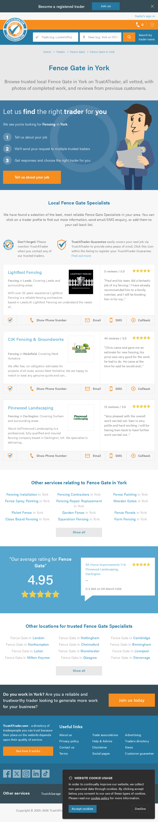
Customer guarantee (139, 753)
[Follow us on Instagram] (26, 774)
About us (65, 735)
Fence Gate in (27, 637)
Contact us (66, 747)
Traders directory (137, 741)
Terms (63, 753)
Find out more (81, 255)
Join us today (132, 700)
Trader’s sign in (145, 16)
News (129, 747)
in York (27, 494)
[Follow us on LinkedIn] (36, 774)
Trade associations (105, 735)
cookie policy (100, 798)
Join (106, 6)
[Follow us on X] (17, 774)
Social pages (101, 753)
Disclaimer (99, 747)
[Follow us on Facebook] (7, 774)
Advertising (133, 735)
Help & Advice (102, 741)
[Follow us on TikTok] (46, 774)
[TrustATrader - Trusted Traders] (15, 23)
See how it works (28, 751)
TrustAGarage (51, 793)
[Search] (129, 37)
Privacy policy (69, 741)
